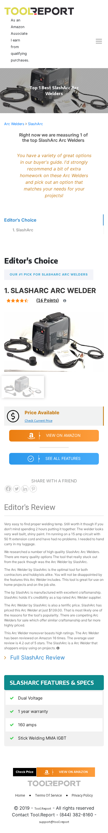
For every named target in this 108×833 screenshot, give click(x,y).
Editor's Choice (20, 220)
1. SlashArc (22, 229)
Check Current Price (38, 420)
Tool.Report (42, 808)
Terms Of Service (48, 795)
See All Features (63, 458)
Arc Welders (14, 124)
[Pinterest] (33, 488)
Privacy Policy (82, 795)
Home (20, 795)
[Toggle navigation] (96, 41)
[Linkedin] (25, 488)
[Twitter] (16, 488)
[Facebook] (8, 488)
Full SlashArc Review (37, 657)
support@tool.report (54, 822)
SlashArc (35, 124)
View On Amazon (63, 435)
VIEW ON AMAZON (73, 772)
